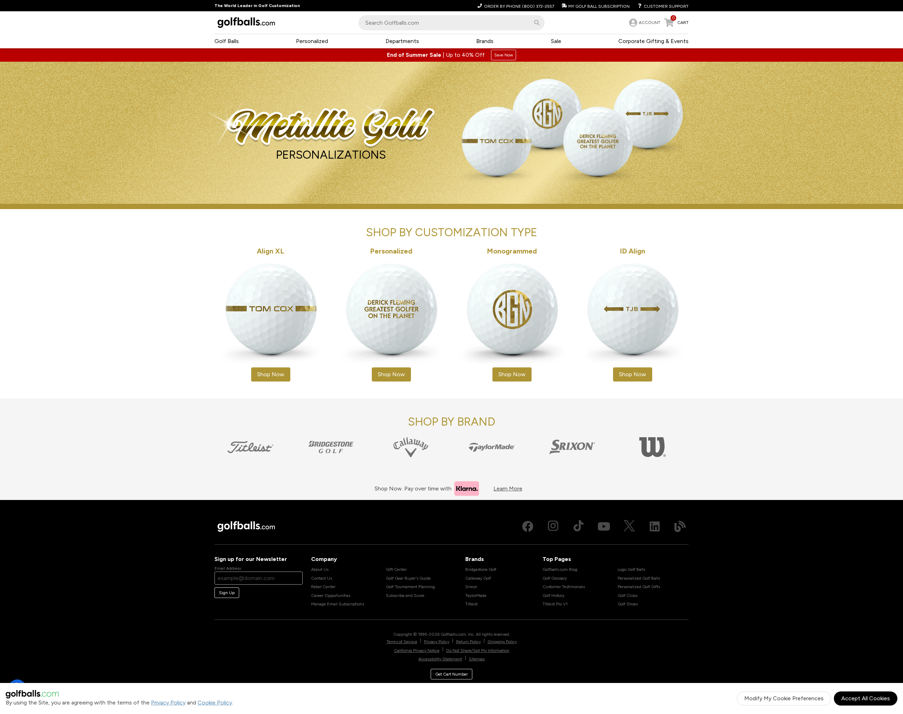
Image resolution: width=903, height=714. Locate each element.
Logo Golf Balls (631, 569)
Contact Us (321, 578)
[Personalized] (391, 314)
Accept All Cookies (865, 698)
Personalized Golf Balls (639, 578)
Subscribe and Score (405, 595)
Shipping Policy (502, 641)
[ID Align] (632, 314)
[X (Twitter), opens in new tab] (629, 526)
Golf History (553, 595)
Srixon (471, 586)
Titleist (471, 604)
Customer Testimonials (564, 586)
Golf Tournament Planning (410, 586)
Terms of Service (402, 641)
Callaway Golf (478, 578)
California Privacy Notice (417, 650)
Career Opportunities (330, 595)
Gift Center (396, 569)
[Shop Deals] (451, 55)
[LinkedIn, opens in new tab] (654, 526)
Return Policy (468, 641)
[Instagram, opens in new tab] (553, 526)
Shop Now (270, 374)
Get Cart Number (451, 674)
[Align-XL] (270, 314)
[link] (644, 22)
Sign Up (227, 592)
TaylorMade (475, 595)
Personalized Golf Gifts (639, 586)
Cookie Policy (215, 702)
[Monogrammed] (512, 314)
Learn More (507, 488)
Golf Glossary (555, 578)
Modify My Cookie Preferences (784, 698)
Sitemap (477, 659)
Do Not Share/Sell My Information (477, 650)
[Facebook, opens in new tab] (527, 526)
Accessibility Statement (440, 659)
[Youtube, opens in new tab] (603, 526)
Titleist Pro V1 (555, 604)
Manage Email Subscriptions (337, 604)
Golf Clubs (627, 595)
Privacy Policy (168, 702)
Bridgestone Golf (480, 569)
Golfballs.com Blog (560, 569)
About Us (319, 569)
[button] (537, 22)
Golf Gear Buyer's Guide (408, 578)
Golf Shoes (628, 604)
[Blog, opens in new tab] (680, 526)
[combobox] (451, 22)
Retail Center (323, 586)
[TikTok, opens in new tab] (578, 526)
